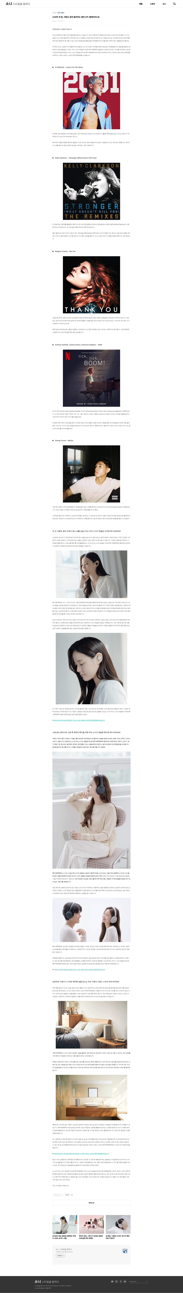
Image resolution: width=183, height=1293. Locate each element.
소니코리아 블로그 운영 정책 (43, 1288)
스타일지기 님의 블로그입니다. (64, 1252)
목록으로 (91, 1203)
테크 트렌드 (61, 13)
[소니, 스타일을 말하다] (17, 3)
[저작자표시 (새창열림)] (72, 1195)
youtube (112, 1281)
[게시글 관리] (60, 1195)
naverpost (124, 1281)
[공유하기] (58, 1195)
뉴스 (164, 3)
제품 (140, 3)
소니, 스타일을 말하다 (64, 1249)
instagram (116, 1281)
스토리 (152, 3)
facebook (120, 1281)
